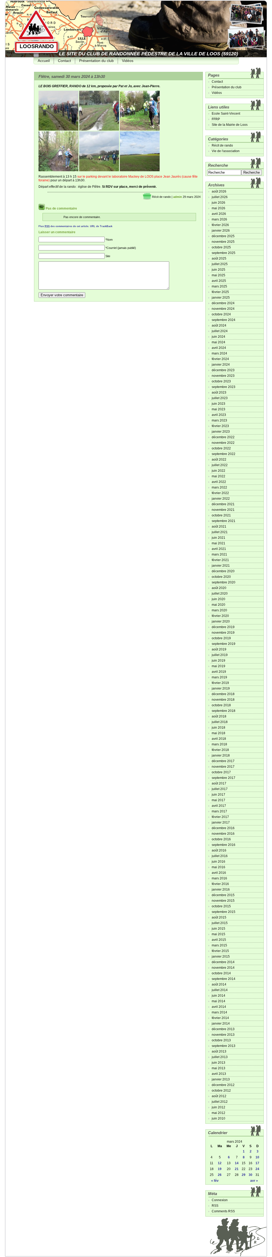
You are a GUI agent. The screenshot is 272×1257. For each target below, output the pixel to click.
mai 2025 (218, 275)
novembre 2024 (223, 309)
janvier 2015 (221, 956)
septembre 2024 (223, 320)
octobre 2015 (221, 906)
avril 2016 (219, 873)
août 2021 (219, 526)
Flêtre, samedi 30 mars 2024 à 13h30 (72, 76)
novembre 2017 (223, 767)
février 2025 (220, 292)
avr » (254, 1181)
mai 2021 (218, 543)
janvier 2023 (221, 431)
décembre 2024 (223, 303)
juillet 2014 (220, 990)
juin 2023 (218, 404)
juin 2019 (218, 660)
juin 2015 (218, 928)
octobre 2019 (221, 638)
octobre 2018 (221, 705)
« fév (215, 1181)
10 (257, 1157)
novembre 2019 (223, 632)
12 (220, 1163)
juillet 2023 (220, 398)
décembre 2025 (223, 236)
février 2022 (220, 493)
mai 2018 (218, 733)
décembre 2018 (223, 694)
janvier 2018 (221, 755)
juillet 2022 (220, 465)
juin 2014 (218, 995)
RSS (215, 1206)
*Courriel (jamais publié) (120, 247)
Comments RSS (223, 1211)
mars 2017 (219, 811)
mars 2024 (219, 353)
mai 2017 (218, 800)
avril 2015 (219, 940)
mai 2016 (218, 867)
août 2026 (219, 191)
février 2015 (220, 951)
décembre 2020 (223, 571)
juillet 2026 (220, 197)
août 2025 (219, 258)
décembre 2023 (223, 370)
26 (220, 1175)
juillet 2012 (220, 1102)
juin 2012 (218, 1107)
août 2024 (219, 325)
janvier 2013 (221, 1079)
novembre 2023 (223, 376)
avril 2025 (219, 281)
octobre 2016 (221, 839)
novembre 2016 (223, 834)
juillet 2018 (220, 722)
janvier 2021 (221, 565)
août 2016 (219, 850)
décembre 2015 (223, 895)
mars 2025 (219, 286)
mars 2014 (219, 1012)
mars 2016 (219, 878)
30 (250, 1175)
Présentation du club (96, 61)
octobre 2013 (221, 1040)
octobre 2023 (221, 381)
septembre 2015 (223, 912)
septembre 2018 (223, 711)
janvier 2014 (221, 1023)
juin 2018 (218, 727)
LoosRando (37, 46)
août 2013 (219, 1051)
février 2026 (220, 225)
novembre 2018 (223, 699)
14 (237, 1163)
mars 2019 (219, 677)
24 (257, 1169)
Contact (64, 61)
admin (177, 196)
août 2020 (219, 588)
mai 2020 (218, 605)
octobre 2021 (221, 515)
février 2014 (220, 1018)
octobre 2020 (221, 577)
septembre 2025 (223, 253)
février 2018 (220, 750)
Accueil (44, 61)
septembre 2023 (223, 387)
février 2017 (220, 817)
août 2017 (219, 783)
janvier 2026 (221, 230)
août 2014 (219, 984)
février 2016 (220, 884)
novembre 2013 (223, 1035)
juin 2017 (218, 794)
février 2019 (220, 683)
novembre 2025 (223, 242)
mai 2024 (218, 342)
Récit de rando (161, 196)
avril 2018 (219, 739)
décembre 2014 (223, 962)
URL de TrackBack (101, 226)
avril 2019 (219, 672)
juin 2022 (218, 471)
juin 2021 (218, 538)
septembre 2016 (223, 845)
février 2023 (220, 426)
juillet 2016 (220, 856)
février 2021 (220, 560)
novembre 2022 (223, 443)
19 (220, 1169)
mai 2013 (218, 1068)
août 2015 (219, 917)
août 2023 (219, 392)
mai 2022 (218, 476)
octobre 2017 (221, 772)
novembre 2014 (223, 968)
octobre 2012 (221, 1090)
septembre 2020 (223, 582)
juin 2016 (218, 861)
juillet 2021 (220, 532)
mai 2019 (218, 666)
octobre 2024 (221, 314)
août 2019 (219, 649)
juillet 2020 (220, 593)
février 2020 (220, 616)
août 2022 (219, 459)
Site (107, 256)
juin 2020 (218, 599)
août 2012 (219, 1096)
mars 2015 (219, 945)
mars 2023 (219, 420)
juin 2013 (218, 1062)
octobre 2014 (221, 973)
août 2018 (219, 716)
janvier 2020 (221, 621)
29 (243, 1175)
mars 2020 (219, 610)
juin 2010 (218, 1118)
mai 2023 (218, 409)
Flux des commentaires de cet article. (64, 226)
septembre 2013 (223, 1046)
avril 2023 (219, 415)
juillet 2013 (220, 1057)
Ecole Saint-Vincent (226, 113)
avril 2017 (219, 806)
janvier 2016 (221, 889)
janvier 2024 (221, 364)
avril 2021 (219, 549)
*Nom (109, 239)
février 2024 (220, 359)
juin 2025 (218, 270)
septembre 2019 (223, 644)
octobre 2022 (221, 448)
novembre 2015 (223, 901)
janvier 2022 (221, 498)
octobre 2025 (221, 247)
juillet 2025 (220, 264)
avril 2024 (219, 348)
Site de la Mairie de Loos (230, 125)
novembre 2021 (223, 510)
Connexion (220, 1200)
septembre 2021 (223, 521)
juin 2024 (218, 337)
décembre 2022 (223, 437)
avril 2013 (219, 1074)
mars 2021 (219, 554)
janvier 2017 (221, 822)
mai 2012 (218, 1113)
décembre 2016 (223, 828)
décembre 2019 (223, 627)
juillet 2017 (220, 789)
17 (257, 1163)
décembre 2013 (223, 1029)
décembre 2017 (223, 761)
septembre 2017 (223, 778)
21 (237, 1169)
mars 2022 (219, 487)
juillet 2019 (220, 655)
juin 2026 (218, 202)
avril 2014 (219, 1007)
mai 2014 (218, 1001)
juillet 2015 (220, 923)
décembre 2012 (223, 1085)
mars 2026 (219, 219)
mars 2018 (219, 744)
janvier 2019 (221, 688)
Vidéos (127, 61)
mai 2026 (218, 208)
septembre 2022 (223, 454)
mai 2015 (218, 934)
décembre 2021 (223, 504)
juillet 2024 (220, 331)
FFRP (216, 119)
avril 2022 (219, 482)
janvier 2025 (221, 297)
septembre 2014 (223, 979)
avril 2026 (219, 214)
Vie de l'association (226, 151)
